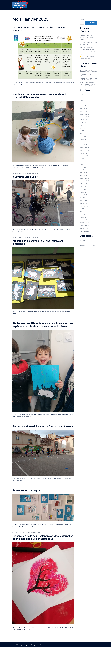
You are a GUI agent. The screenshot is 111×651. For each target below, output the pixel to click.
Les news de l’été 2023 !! (87, 85)
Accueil (93, 5)
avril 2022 (83, 214)
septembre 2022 (84, 206)
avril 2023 (83, 189)
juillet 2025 (83, 128)
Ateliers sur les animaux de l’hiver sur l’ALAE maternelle (38, 242)
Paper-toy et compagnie (26, 490)
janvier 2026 (83, 111)
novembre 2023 (84, 181)
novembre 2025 (84, 117)
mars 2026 (83, 105)
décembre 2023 (84, 178)
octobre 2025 (84, 119)
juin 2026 (82, 97)
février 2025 (83, 142)
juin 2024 (82, 161)
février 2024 (83, 172)
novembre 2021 (84, 225)
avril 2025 (83, 136)
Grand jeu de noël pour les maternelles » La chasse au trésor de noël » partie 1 (88, 80)
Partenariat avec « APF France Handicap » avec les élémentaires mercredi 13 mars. (88, 73)
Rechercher (83, 19)
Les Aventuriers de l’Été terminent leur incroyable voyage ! (87, 37)
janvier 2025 (83, 145)
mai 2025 (82, 133)
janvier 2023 (83, 197)
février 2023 (83, 195)
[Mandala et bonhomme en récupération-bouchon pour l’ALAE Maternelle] (43, 131)
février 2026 (83, 108)
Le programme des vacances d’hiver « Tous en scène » (39, 29)
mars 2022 (83, 217)
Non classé (83, 240)
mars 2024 (83, 170)
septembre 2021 (84, 231)
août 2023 (83, 186)
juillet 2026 (83, 94)
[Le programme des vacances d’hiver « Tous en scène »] (43, 56)
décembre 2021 (84, 222)
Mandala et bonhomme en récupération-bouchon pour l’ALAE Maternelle (40, 96)
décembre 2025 (84, 114)
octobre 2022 (84, 203)
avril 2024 (83, 167)
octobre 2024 (84, 153)
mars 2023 (83, 192)
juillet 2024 (83, 158)
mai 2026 (82, 100)
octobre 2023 (84, 184)
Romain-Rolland (84, 243)
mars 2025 (83, 139)
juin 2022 (82, 209)
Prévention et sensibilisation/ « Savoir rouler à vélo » (42, 426)
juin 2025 (82, 131)
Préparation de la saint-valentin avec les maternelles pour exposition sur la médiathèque (42, 537)
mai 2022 (82, 211)
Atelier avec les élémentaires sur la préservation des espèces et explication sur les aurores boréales (42, 325)
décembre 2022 (84, 200)
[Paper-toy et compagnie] (43, 507)
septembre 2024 (84, 156)
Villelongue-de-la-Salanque (31, 24)
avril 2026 (83, 103)
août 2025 (83, 125)
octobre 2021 (84, 228)
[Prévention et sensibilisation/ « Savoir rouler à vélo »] (43, 452)
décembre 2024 (84, 147)
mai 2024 (82, 164)
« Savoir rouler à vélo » (25, 176)
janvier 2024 (83, 175)
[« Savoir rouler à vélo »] (43, 203)
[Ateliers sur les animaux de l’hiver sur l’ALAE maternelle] (43, 278)
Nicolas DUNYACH (85, 70)
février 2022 (83, 220)
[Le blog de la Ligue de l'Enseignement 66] (20, 5)
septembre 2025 (84, 122)
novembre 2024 (84, 150)
